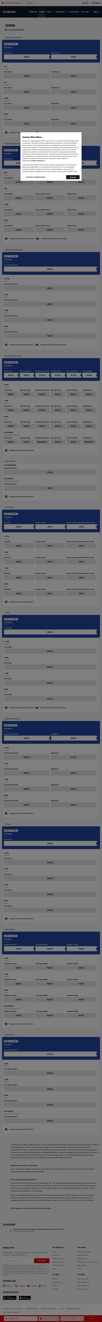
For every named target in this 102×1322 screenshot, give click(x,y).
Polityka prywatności (38, 160)
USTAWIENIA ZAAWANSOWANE (35, 177)
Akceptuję (73, 177)
